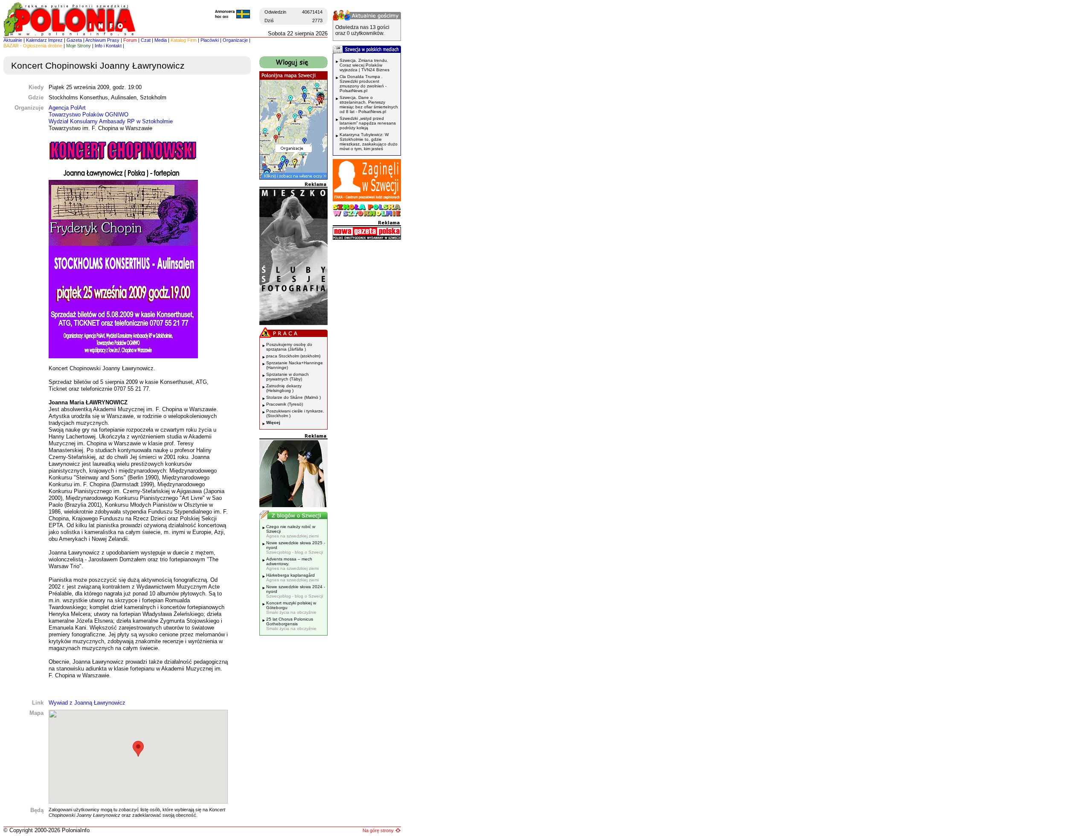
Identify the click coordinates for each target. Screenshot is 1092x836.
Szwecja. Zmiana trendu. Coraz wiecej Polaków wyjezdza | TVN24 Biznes (364, 65)
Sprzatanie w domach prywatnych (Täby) (287, 376)
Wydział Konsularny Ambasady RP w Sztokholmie (111, 121)
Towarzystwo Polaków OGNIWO (88, 114)
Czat (146, 40)
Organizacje (235, 40)
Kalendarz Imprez (44, 40)
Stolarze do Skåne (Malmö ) (293, 397)
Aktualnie (12, 40)
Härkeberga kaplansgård (292, 577)
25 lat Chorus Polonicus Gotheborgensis (291, 624)
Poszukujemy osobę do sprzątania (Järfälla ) (289, 346)
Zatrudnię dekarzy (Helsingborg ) (284, 388)
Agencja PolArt (67, 107)
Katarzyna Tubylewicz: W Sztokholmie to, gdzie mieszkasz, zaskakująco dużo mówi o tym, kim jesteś (369, 141)
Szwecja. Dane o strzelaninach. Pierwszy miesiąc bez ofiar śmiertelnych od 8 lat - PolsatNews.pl (369, 104)
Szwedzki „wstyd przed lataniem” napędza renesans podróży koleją (368, 123)
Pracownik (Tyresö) (284, 404)
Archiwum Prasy (102, 40)
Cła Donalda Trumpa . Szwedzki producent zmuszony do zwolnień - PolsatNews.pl (363, 83)
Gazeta (74, 40)
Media (160, 40)
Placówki (209, 40)
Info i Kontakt (108, 45)
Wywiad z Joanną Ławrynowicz (87, 703)
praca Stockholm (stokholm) (293, 356)
